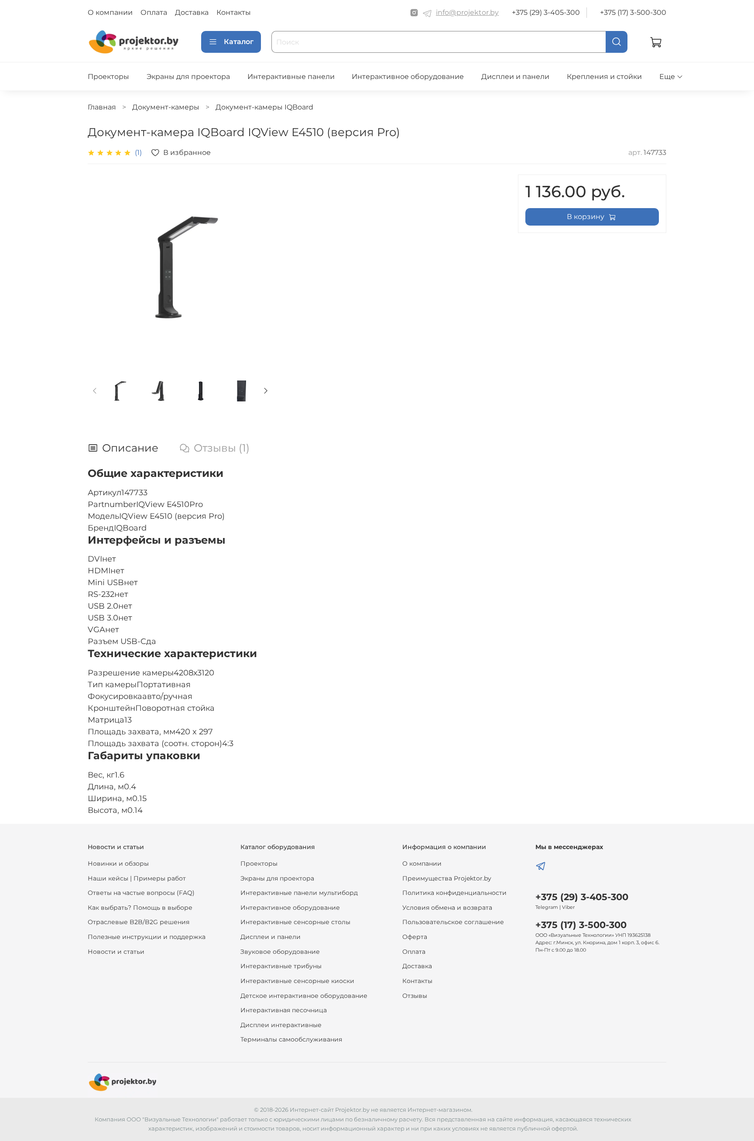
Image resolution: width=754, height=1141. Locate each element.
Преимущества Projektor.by (446, 878)
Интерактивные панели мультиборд (299, 893)
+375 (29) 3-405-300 (546, 12)
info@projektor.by (467, 12)
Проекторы (108, 76)
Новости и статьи (116, 952)
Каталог (239, 42)
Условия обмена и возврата (447, 907)
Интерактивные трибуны (281, 966)
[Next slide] (258, 267)
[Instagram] (414, 12)
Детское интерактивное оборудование (303, 996)
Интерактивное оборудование (408, 76)
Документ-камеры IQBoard (264, 107)
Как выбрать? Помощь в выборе (140, 907)
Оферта (414, 937)
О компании (110, 12)
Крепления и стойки (604, 76)
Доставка (192, 12)
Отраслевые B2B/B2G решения (138, 922)
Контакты (233, 12)
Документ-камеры (165, 107)
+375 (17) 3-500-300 (633, 12)
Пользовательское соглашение (453, 922)
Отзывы (414, 996)
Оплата (154, 12)
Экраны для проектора (188, 76)
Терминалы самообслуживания (291, 1039)
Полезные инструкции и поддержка (147, 937)
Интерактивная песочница (283, 1010)
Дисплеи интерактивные (281, 1025)
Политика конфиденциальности (454, 893)
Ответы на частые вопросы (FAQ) (141, 893)
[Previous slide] (101, 267)
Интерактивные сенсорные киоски (297, 981)
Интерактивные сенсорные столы (295, 922)
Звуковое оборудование (280, 952)
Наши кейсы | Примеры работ (137, 878)
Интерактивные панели (291, 76)
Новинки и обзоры (118, 863)
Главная (102, 107)
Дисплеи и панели (515, 76)
